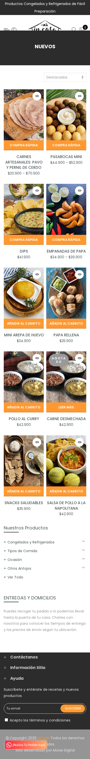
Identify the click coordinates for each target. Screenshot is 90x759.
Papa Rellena (66, 335)
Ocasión (15, 559)
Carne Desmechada (66, 418)
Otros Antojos (19, 568)
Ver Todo (15, 577)
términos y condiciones (49, 720)
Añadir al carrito (23, 323)
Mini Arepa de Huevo (24, 335)
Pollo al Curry (24, 418)
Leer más (66, 407)
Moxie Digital (64, 750)
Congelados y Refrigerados (31, 542)
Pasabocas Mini (66, 156)
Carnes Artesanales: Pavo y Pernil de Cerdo (23, 162)
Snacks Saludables (23, 502)
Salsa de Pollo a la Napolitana (66, 505)
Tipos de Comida (22, 550)
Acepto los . (40, 720)
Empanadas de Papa (66, 251)
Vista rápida (36, 96)
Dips (24, 251)
